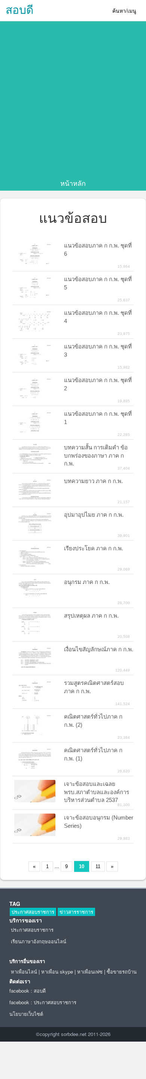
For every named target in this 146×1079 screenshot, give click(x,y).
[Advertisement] (73, 102)
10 (81, 866)
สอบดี (19, 9)
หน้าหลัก (73, 183)
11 (97, 866)
